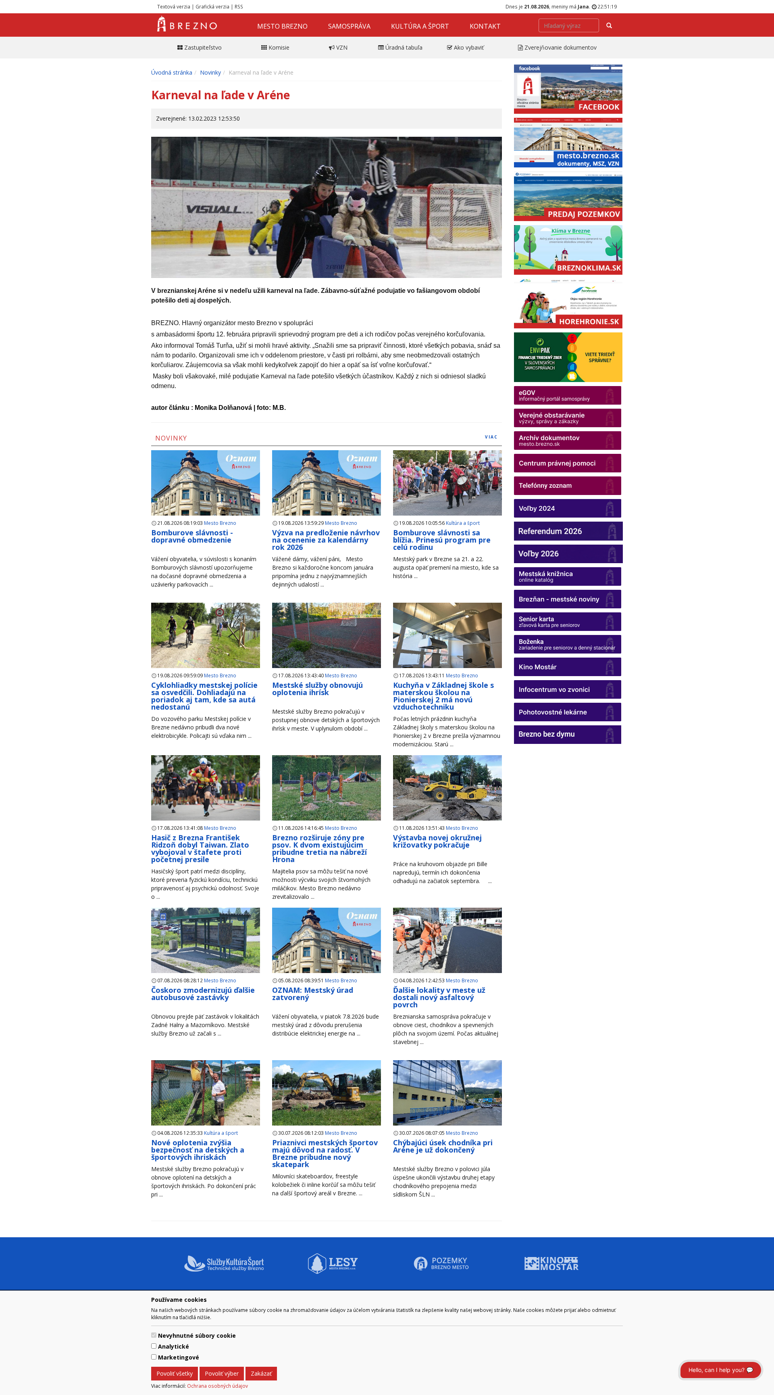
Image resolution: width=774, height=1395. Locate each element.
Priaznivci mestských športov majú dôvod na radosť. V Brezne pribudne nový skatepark (325, 1153)
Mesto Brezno (282, 26)
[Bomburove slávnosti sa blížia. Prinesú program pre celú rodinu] (447, 483)
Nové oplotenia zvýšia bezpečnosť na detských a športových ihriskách (197, 1150)
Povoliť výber (222, 1373)
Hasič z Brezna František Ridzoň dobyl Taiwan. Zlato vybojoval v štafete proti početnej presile (200, 848)
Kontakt (485, 26)
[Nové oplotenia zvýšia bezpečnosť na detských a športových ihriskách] (205, 1098)
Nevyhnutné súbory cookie (197, 1335)
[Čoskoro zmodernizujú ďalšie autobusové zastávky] (205, 940)
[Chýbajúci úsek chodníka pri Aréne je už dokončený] (447, 1098)
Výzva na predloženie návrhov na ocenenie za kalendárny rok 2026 (326, 540)
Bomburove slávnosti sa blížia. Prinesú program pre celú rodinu (442, 540)
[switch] (153, 1335)
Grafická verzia (212, 6)
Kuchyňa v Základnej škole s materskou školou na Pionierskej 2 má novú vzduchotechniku (443, 696)
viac (491, 437)
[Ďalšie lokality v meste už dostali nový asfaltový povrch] (447, 940)
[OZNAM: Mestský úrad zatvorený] (326, 950)
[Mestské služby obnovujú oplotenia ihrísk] (326, 636)
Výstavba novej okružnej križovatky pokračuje (437, 841)
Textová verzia (173, 6)
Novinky (210, 72)
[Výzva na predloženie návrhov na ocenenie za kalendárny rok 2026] (326, 492)
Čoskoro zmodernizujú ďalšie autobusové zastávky (203, 993)
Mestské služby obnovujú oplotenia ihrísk (317, 688)
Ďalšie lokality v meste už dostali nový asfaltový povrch (439, 997)
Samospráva (349, 26)
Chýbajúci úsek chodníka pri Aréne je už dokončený (443, 1146)
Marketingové (178, 1357)
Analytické (173, 1346)
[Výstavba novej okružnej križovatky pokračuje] (447, 793)
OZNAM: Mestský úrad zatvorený (312, 993)
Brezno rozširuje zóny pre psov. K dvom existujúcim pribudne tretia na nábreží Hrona (319, 848)
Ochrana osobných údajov (217, 1385)
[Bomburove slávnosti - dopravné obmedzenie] (205, 492)
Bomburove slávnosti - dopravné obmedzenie (192, 536)
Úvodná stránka (171, 72)
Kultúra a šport (420, 26)
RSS (239, 6)
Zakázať (261, 1373)
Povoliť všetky (174, 1373)
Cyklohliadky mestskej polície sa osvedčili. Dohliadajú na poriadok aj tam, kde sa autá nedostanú (204, 696)
